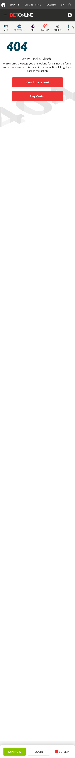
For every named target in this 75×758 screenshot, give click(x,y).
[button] (37, 389)
